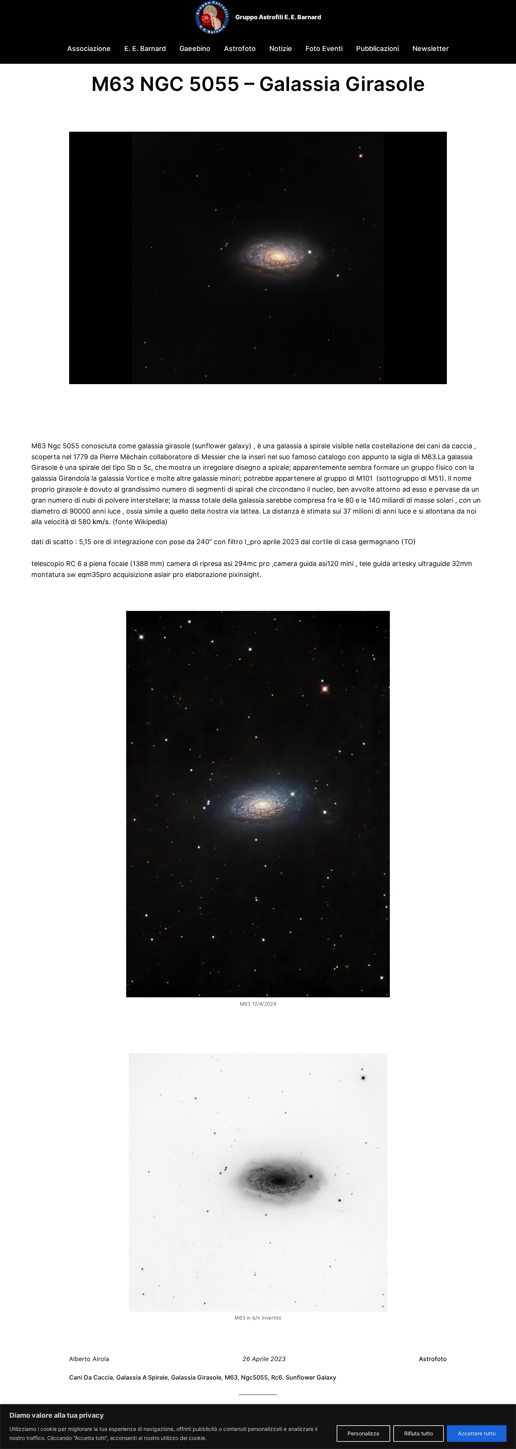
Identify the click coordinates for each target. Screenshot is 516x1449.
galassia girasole (196, 1377)
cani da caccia (91, 1377)
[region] (258, 1426)
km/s (101, 522)
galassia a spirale (142, 1377)
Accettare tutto (477, 1433)
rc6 (276, 1377)
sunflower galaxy (311, 1377)
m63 (231, 1377)
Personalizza (363, 1433)
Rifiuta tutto (418, 1433)
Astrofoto (433, 1359)
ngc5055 (254, 1377)
